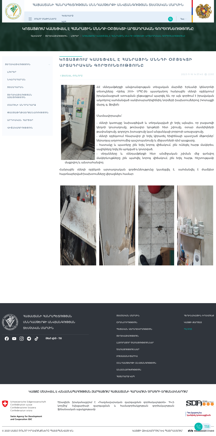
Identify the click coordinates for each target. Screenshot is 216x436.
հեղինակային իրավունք (199, 315)
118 (60, 338)
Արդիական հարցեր (20, 120)
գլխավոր (36, 36)
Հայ (182, 19)
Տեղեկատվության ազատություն (19, 96)
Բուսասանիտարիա (127, 356)
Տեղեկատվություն (56, 36)
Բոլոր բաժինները (45, 19)
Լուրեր (75, 36)
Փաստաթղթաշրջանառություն (28, 112)
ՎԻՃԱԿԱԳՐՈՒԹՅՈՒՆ (20, 127)
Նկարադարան (16, 79)
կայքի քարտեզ (193, 322)
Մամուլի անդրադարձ (21, 105)
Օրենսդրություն (126, 322)
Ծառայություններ (127, 349)
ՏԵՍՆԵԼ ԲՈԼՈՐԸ (72, 75)
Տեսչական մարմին (128, 315)
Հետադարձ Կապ (67, 19)
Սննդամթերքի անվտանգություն (136, 363)
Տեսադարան (15, 87)
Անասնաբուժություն (128, 369)
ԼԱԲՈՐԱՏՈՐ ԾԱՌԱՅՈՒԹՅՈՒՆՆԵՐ (135, 342)
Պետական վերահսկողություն (134, 329)
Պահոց (188, 329)
